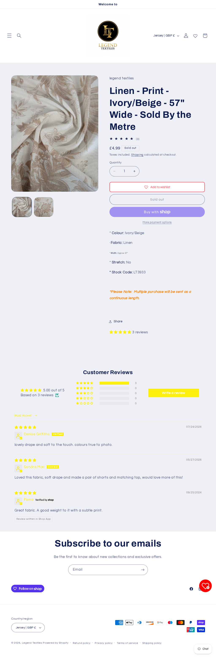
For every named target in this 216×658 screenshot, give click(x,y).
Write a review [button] (173, 393)
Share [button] (118, 321)
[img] (25, 427)
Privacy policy (103, 643)
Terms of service (127, 643)
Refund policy (81, 643)
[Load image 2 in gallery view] (43, 207)
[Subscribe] (143, 569)
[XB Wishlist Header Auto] (195, 35)
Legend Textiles (32, 643)
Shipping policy (152, 643)
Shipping (137, 154)
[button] (9, 36)
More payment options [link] (157, 222)
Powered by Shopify (55, 643)
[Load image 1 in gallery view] (22, 207)
